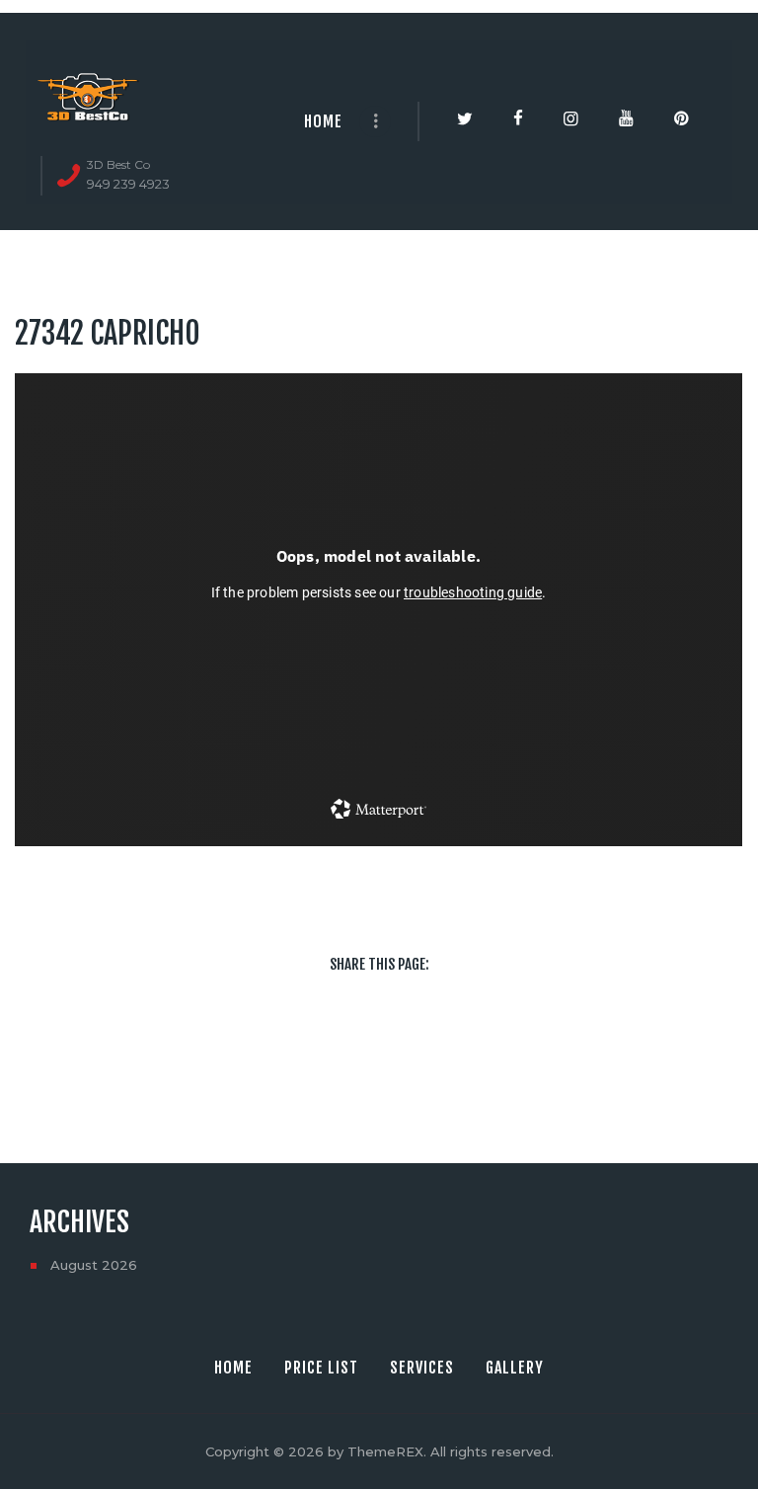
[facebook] (296, 1044)
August (93, 1265)
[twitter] (351, 1044)
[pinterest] (462, 1044)
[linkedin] (406, 1044)
